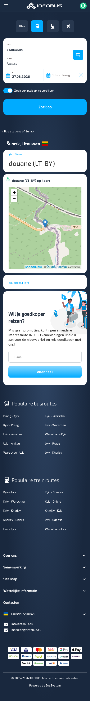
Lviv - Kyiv (9, 529)
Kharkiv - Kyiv (53, 510)
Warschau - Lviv (13, 452)
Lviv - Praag (52, 443)
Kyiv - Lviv (9, 492)
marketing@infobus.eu (26, 629)
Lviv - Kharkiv (53, 452)
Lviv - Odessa (54, 519)
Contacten (11, 602)
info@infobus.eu (22, 624)
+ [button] (14, 192)
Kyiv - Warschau (55, 416)
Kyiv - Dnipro (53, 501)
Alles (21, 26)
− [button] (14, 198)
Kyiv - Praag (11, 425)
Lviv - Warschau (55, 425)
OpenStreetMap (57, 266)
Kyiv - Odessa (54, 492)
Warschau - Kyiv (55, 434)
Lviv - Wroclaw (13, 434)
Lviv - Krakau (11, 443)
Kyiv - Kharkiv (12, 510)
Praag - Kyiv (11, 416)
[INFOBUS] (44, 5)
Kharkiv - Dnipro (13, 519)
